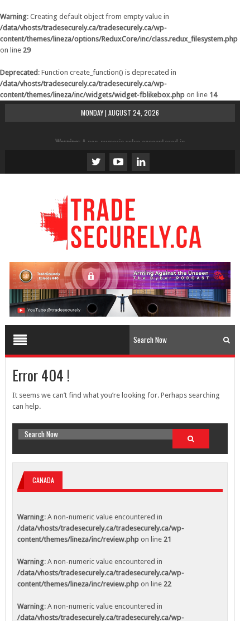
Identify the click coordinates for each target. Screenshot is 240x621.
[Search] (226, 340)
